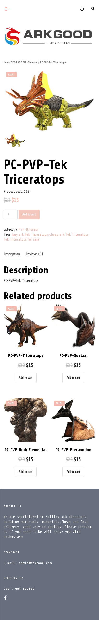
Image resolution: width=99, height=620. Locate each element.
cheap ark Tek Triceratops (69, 234)
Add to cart (29, 214)
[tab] (12, 254)
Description (12, 254)
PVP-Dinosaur (30, 62)
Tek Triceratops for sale (21, 239)
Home (7, 62)
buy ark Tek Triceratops (30, 234)
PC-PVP (16, 62)
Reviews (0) (34, 254)
